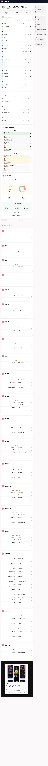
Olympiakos (6, 70)
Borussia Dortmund (7, 67)
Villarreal (5, 117)
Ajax (4, 109)
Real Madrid (6, 45)
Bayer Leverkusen (7, 65)
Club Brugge (6, 73)
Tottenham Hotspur (7, 31)
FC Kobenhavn (6, 106)
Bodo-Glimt (5, 84)
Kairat (5, 120)
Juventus (5, 56)
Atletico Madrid (6, 59)
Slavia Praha (6, 115)
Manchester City (6, 42)
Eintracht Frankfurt (7, 112)
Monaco (5, 79)
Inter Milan (5, 48)
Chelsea (5, 37)
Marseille (5, 90)
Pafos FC (5, 92)
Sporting (5, 40)
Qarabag (5, 81)
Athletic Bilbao (6, 101)
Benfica (5, 87)
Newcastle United (7, 54)
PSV (4, 98)
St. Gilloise (5, 95)
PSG (4, 51)
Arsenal (5, 23)
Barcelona (5, 34)
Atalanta (5, 62)
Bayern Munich (6, 26)
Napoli (5, 104)
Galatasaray (6, 76)
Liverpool (5, 29)
